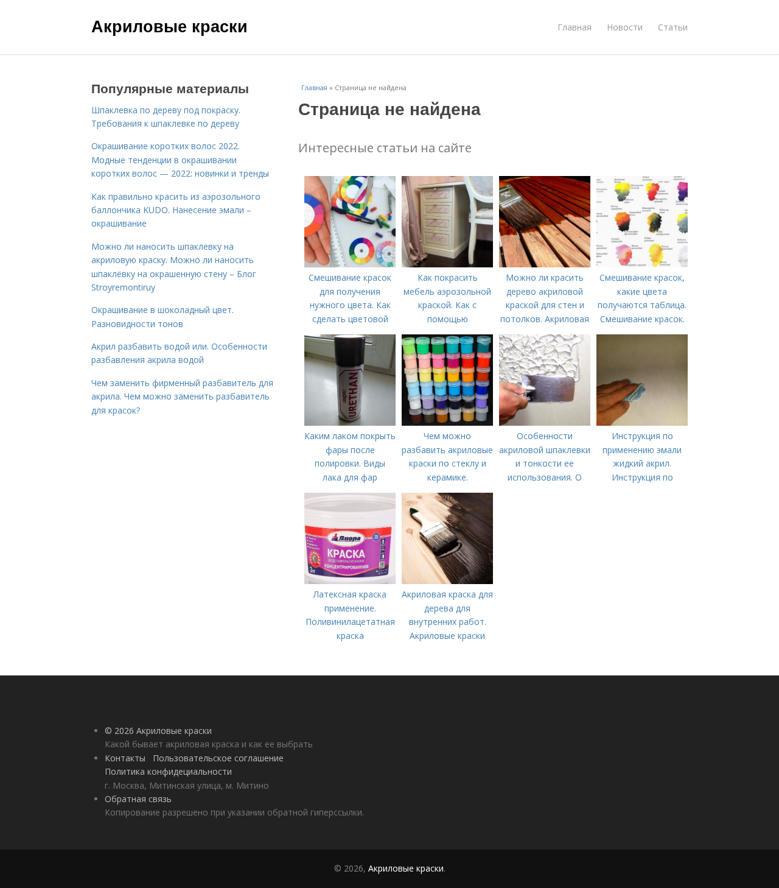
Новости (625, 27)
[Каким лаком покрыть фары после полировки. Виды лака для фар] (350, 422)
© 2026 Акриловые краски (158, 730)
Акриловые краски (169, 25)
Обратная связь (138, 799)
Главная (574, 27)
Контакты (125, 758)
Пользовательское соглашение (218, 758)
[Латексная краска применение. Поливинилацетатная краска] (350, 581)
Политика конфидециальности (168, 771)
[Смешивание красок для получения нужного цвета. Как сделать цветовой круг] (350, 264)
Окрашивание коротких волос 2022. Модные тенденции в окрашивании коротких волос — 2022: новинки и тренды (180, 159)
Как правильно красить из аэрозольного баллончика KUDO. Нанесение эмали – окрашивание (175, 210)
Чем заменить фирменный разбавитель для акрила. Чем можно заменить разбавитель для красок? (182, 396)
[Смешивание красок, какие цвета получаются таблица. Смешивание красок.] (642, 264)
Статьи (673, 27)
